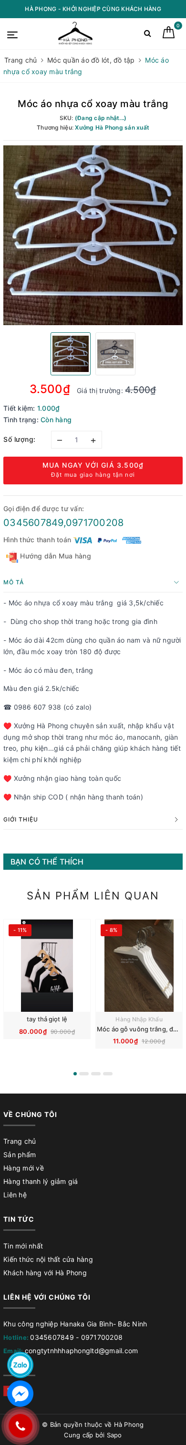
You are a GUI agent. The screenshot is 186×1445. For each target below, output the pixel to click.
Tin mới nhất (23, 1246)
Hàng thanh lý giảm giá (40, 1181)
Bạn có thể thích (47, 861)
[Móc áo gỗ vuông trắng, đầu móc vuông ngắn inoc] (139, 966)
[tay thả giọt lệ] (47, 966)
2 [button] (84, 1073)
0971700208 (102, 1337)
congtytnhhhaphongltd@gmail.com (81, 1350)
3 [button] (96, 1073)
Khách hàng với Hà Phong (45, 1273)
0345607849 (52, 1337)
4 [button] (108, 1073)
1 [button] (75, 1073)
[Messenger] (20, 1393)
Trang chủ (19, 1141)
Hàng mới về (23, 1168)
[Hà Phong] (76, 34)
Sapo (114, 1435)
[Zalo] (20, 1365)
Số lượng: (19, 439)
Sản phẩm (19, 1154)
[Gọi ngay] (20, 1426)
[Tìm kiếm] (147, 35)
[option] (93, 235)
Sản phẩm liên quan (93, 895)
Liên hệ (15, 1195)
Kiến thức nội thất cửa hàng (48, 1259)
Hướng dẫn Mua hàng (54, 556)
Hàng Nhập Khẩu (139, 1019)
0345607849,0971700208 (63, 522)
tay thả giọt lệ (47, 1019)
